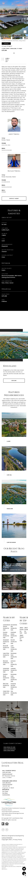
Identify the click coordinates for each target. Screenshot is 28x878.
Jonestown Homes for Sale (6, 670)
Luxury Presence (7, 837)
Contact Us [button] (14, 729)
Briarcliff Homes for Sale (6, 647)
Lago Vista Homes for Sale (6, 654)
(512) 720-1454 (6, 145)
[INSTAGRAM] (6, 829)
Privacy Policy (17, 839)
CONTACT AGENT (14, 198)
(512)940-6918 (6, 182)
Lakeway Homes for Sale (14, 670)
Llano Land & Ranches (10, 748)
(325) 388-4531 (6, 782)
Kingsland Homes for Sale (6, 641)
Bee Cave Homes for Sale (6, 685)
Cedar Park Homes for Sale (6, 692)
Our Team (5, 791)
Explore (14, 380)
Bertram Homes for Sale (6, 662)
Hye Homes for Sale (14, 692)
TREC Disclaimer (6, 815)
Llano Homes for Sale (9, 747)
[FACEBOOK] (3, 829)
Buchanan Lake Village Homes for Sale (14, 678)
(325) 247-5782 (6, 772)
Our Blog (5, 793)
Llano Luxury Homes (9, 750)
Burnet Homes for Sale (14, 641)
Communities (6, 795)
